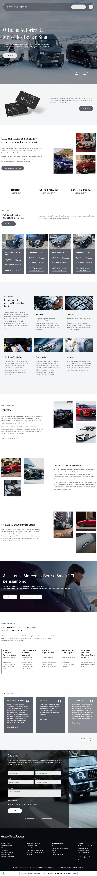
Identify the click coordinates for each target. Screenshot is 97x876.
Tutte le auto (8, 224)
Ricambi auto (41, 357)
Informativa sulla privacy (30, 804)
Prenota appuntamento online (12, 168)
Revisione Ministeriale (13, 357)
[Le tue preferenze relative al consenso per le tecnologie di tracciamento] (3, 872)
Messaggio (10, 788)
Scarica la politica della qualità (10, 438)
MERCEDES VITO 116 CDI (12, 253)
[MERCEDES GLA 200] (84, 241)
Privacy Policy (30, 818)
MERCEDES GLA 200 (83, 252)
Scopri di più (86, 108)
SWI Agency (51, 867)
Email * (9, 779)
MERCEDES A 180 (35, 252)
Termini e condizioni (47, 818)
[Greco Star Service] (16, 7)
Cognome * (38, 770)
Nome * (10, 770)
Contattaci (10, 55)
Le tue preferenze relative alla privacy (57, 873)
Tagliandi (39, 314)
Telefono (37, 779)
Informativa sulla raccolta (30, 873)
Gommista (70, 314)
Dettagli (16, 270)
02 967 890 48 (84, 850)
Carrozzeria (70, 357)
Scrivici (79, 7)
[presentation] (76, 73)
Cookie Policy (60, 867)
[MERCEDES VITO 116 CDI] (13, 241)
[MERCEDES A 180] (37, 241)
